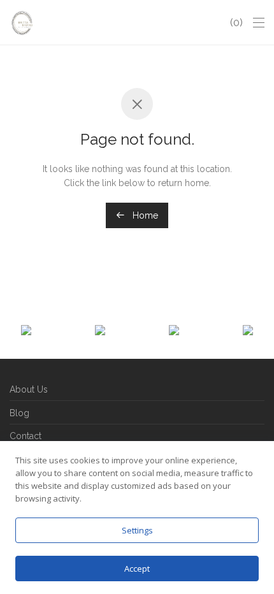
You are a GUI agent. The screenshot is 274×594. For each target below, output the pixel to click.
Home (144, 215)
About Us (29, 389)
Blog (19, 413)
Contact (25, 436)
